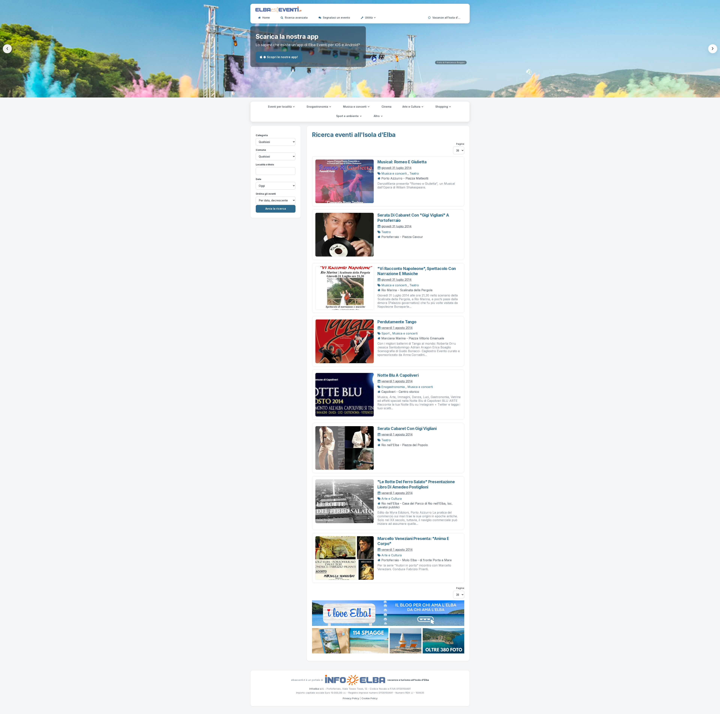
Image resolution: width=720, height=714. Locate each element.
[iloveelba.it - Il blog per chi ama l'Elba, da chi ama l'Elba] (388, 613)
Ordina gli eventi (266, 193)
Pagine (460, 143)
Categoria (262, 135)
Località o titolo (265, 164)
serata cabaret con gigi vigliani (406, 428)
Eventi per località (280, 106)
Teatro (414, 173)
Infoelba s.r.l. (316, 688)
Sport (385, 333)
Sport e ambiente (347, 116)
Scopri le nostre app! (282, 57)
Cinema (387, 106)
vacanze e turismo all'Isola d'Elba (408, 679)
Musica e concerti (355, 106)
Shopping (442, 106)
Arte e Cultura (411, 106)
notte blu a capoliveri (397, 375)
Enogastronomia (318, 106)
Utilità (369, 17)
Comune (261, 149)
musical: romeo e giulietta (402, 162)
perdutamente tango (396, 322)
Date (258, 179)
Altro (377, 116)
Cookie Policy (369, 698)
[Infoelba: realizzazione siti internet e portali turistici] (355, 679)
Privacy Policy (351, 698)
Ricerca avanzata (296, 17)
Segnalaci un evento (336, 17)
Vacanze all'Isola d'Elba (448, 17)
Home (266, 17)
